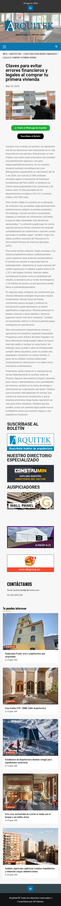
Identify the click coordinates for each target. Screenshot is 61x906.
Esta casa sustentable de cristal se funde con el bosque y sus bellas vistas (28, 815)
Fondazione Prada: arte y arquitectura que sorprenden (25, 655)
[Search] (56, 46)
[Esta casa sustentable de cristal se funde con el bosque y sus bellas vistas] (30, 792)
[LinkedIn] (30, 7)
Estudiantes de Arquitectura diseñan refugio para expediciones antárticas (28, 761)
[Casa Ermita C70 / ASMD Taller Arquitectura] (30, 686)
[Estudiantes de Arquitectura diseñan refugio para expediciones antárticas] (30, 737)
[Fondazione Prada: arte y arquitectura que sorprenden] (30, 631)
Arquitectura (10, 646)
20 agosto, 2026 (12, 820)
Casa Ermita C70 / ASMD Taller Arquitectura (25, 708)
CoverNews (23, 901)
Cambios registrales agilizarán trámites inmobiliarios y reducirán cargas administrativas (30, 870)
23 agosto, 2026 (12, 660)
